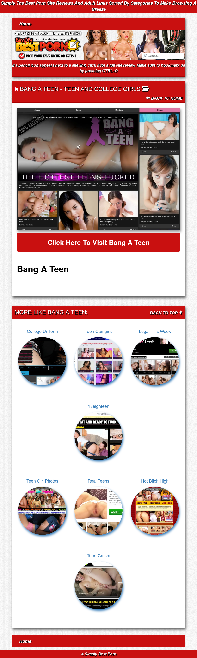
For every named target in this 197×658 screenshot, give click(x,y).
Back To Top (164, 313)
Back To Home (166, 98)
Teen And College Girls (102, 89)
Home (25, 23)
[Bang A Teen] (98, 169)
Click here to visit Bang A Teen (99, 242)
